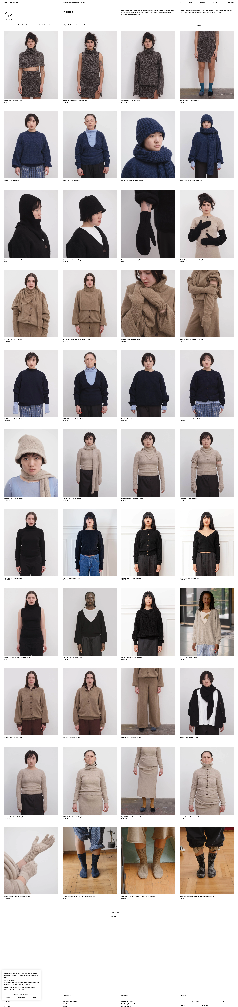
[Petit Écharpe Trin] (148, 463)
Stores (6, 1004)
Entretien (65, 1004)
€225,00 (182, 102)
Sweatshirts (83, 25)
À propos (7, 1001)
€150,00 (7, 261)
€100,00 (7, 898)
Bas (19, 25)
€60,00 (123, 182)
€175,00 (65, 500)
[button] (6, 3)
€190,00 (65, 341)
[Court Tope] (31, 65)
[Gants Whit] (207, 463)
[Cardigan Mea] (207, 383)
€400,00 (7, 739)
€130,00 (182, 500)
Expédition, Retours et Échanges (130, 1004)
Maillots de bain (73, 25)
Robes (35, 25)
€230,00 (124, 580)
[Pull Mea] (148, 383)
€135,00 (7, 341)
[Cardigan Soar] (31, 701)
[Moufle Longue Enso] (207, 303)
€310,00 (7, 580)
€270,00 (65, 580)
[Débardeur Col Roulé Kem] (90, 65)
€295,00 (124, 420)
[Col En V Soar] (90, 144)
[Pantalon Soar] (148, 701)
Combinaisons (43, 25)
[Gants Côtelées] (31, 860)
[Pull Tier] (90, 542)
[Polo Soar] (90, 701)
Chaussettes (91, 25)
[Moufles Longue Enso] (207, 224)
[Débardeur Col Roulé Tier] (31, 622)
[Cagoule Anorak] (31, 224)
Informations (124, 995)
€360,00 (65, 659)
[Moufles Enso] (148, 224)
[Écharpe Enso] (90, 463)
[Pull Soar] (31, 144)
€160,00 (65, 182)
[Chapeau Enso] (90, 224)
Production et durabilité (70, 1001)
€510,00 (124, 102)
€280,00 (65, 102)
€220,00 (7, 182)
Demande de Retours (127, 1001)
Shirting (63, 25)
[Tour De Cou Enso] (90, 303)
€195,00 (65, 420)
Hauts (14, 25)
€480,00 (65, 739)
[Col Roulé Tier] (31, 542)
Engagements (67, 995)
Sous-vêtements (26, 25)
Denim (57, 25)
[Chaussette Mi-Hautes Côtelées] (90, 860)
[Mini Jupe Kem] (207, 65)
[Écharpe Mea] (207, 144)
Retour (8, 25)
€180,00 (7, 102)
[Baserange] (9, 15)
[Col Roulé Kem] (148, 65)
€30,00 (65, 898)
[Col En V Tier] (207, 542)
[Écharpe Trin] (31, 303)
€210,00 (7, 420)
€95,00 (182, 261)
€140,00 (65, 261)
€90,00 (182, 182)
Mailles (51, 25)
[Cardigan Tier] (148, 542)
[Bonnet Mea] (148, 144)
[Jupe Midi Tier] (148, 781)
